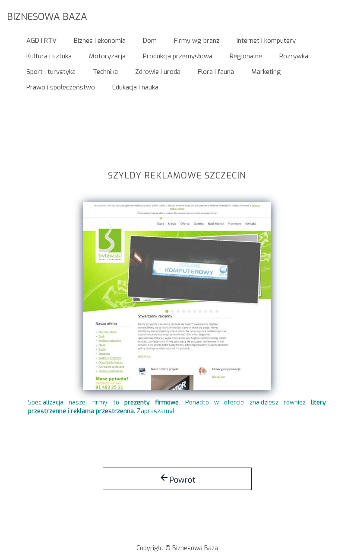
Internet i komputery (266, 40)
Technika (105, 71)
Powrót (177, 478)
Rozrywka (293, 56)
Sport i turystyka (51, 71)
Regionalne (246, 56)
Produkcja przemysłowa (177, 56)
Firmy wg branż (196, 40)
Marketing (266, 71)
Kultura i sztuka (49, 56)
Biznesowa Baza (47, 16)
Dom (150, 40)
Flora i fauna (216, 71)
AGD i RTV (41, 40)
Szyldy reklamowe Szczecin (177, 176)
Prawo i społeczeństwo (60, 87)
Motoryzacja (107, 56)
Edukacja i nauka (135, 87)
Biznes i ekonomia (100, 40)
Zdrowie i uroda (157, 71)
